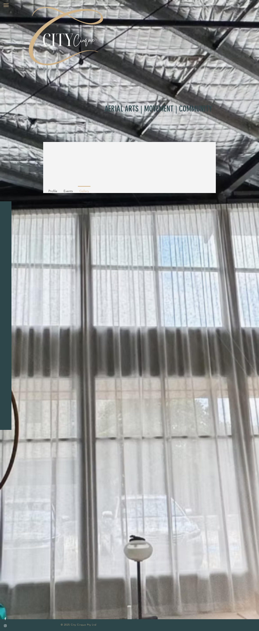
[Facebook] (5, 618)
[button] (6, 5)
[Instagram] (5, 625)
